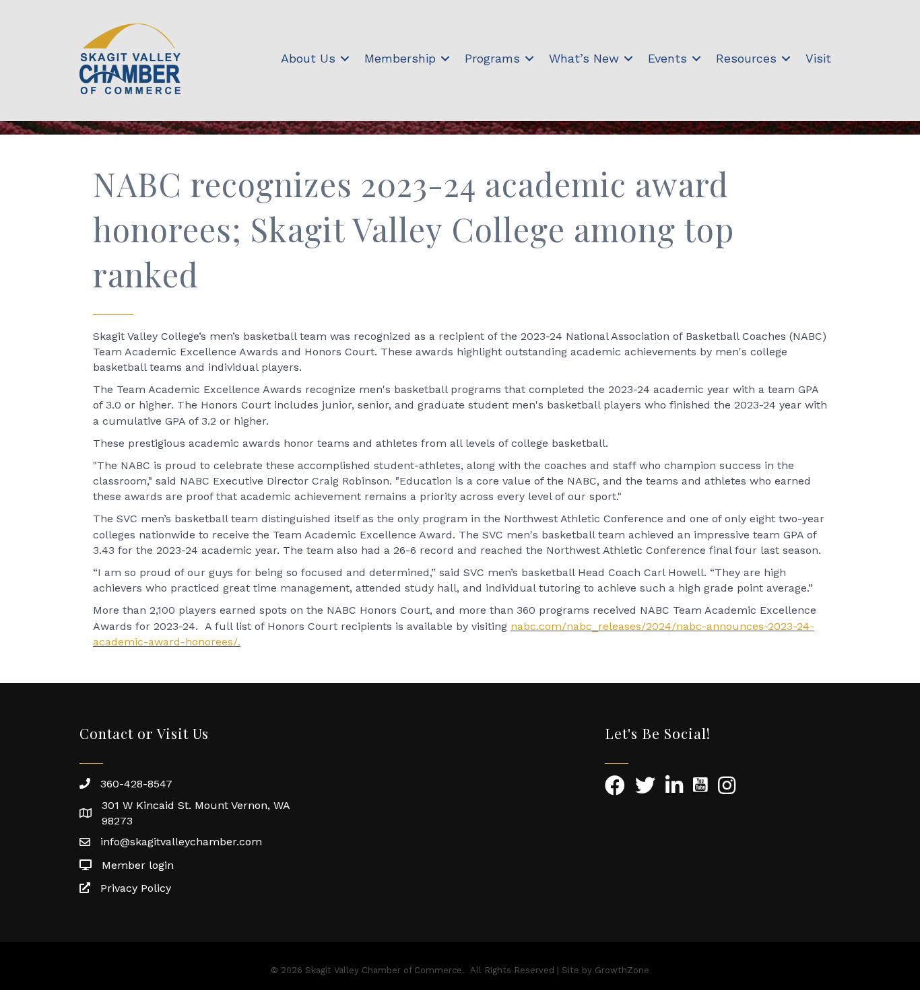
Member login (138, 865)
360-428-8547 (136, 783)
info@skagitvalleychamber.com (181, 841)
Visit (818, 58)
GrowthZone (622, 970)
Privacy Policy (135, 888)
